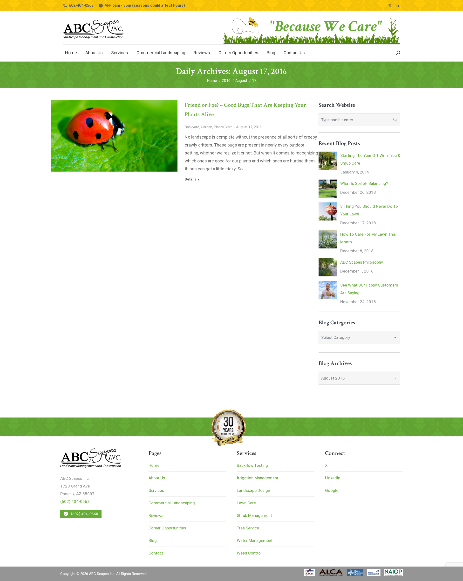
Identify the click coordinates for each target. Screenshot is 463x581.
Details (190, 179)
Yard (228, 127)
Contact (156, 553)
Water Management (254, 540)
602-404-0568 (81, 5)
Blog (153, 540)
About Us (157, 477)
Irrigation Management (257, 477)
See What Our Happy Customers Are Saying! (369, 289)
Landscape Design (253, 490)
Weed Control (249, 553)
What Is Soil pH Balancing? (364, 183)
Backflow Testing (252, 465)
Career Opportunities (167, 528)
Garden (206, 127)
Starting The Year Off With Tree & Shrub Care (370, 159)
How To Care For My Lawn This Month (368, 238)
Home (154, 465)
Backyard (192, 127)
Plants (219, 127)
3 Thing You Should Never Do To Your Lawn (369, 210)
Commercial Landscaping (172, 503)
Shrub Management (254, 515)
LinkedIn (332, 477)
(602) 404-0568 (75, 501)
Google (331, 490)
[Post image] (328, 161)
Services (156, 490)
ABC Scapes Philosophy (361, 262)
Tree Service (248, 528)
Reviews (156, 515)
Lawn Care (246, 503)
